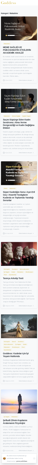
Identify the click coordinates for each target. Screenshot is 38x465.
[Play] (19, 254)
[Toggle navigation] (35, 2)
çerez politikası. (22, 461)
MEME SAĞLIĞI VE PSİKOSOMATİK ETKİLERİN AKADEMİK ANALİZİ (17, 50)
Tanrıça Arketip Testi (13, 278)
